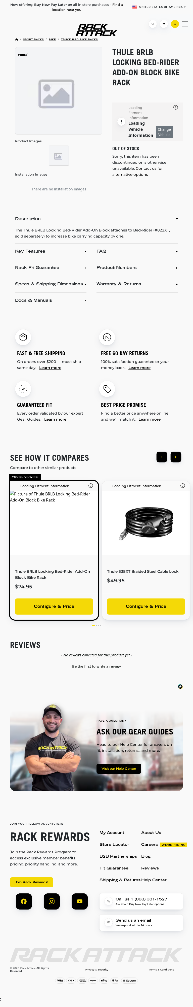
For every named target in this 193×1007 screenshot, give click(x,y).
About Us (151, 833)
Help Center (154, 880)
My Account (112, 833)
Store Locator (114, 845)
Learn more (50, 367)
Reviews (150, 868)
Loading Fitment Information (138, 113)
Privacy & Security (96, 969)
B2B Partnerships (118, 857)
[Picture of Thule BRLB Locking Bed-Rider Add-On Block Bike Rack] (58, 90)
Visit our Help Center (119, 768)
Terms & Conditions (161, 969)
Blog (146, 857)
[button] (96, 665)
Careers (149, 845)
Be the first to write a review (96, 666)
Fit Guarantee (114, 868)
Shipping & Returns (120, 880)
